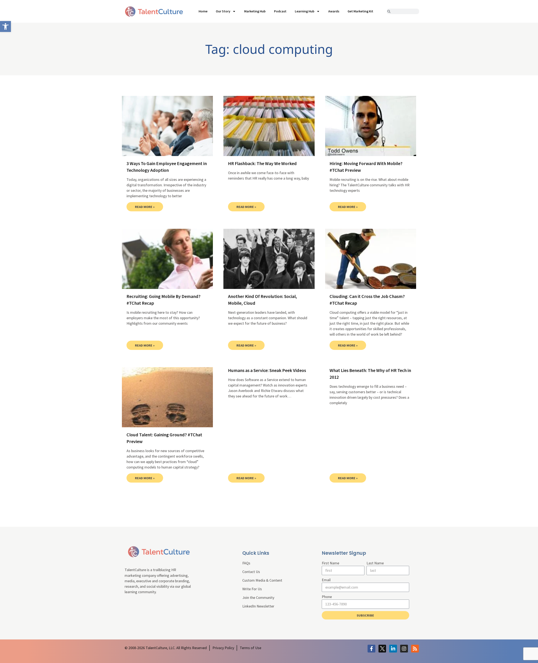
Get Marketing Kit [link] (360, 11)
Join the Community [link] (258, 597)
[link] (5, 26)
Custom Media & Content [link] (262, 580)
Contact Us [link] (251, 571)
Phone (327, 596)
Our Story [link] (223, 11)
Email (326, 579)
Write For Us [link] (252, 588)
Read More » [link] (145, 207)
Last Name (375, 563)
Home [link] (203, 11)
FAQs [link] (246, 563)
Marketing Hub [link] (255, 11)
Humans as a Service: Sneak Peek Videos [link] (267, 370)
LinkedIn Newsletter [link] (258, 606)
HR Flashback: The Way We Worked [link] (262, 163)
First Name (330, 563)
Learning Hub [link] (304, 11)
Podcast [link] (280, 11)
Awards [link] (333, 11)
